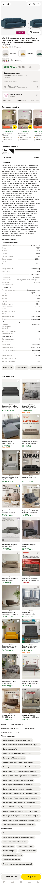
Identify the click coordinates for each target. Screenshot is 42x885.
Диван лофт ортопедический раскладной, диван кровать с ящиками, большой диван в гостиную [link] (29, 613)
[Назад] (4, 4)
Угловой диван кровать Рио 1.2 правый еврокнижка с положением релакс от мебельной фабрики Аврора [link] (10, 545)
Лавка (12, 882)
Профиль (38, 882)
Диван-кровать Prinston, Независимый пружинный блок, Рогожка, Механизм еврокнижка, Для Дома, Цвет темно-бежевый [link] (10, 579)
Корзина (29, 882)
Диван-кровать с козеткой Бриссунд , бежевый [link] (9, 511)
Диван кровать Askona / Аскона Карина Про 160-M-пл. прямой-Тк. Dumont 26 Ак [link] (10, 407)
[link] (17, 740)
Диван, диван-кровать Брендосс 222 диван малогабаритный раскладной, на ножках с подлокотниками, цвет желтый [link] (10, 647)
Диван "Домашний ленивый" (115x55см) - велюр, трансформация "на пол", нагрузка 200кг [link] (30, 407)
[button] (10, 53)
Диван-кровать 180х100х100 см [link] (8, 442)
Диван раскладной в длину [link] (29, 545)
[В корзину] (14, 127)
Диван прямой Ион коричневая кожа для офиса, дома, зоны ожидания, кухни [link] (9, 613)
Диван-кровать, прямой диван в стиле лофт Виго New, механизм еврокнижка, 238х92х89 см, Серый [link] (30, 682)
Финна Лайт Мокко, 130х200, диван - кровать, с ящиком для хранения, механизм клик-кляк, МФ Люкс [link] (10, 716)
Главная (4, 882)
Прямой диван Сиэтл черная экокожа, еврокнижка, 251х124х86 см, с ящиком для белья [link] (30, 478)
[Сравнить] (30, 4)
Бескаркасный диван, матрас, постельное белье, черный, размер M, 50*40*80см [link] (31, 647)
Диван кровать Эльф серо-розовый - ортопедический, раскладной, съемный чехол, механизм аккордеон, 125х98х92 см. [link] (9, 682)
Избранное (21, 882)
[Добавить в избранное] (34, 4)
